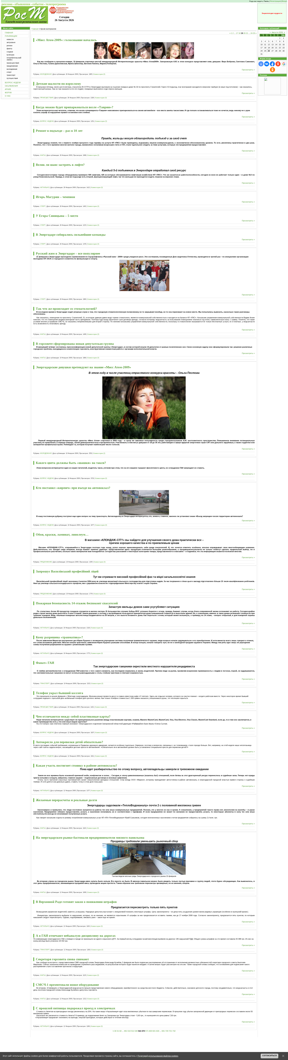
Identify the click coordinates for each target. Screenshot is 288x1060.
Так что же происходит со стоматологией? (66, 308)
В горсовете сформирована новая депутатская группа (75, 343)
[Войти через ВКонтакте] (266, 63)
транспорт (11, 75)
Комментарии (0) (99, 74)
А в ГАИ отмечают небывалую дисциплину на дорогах (76, 935)
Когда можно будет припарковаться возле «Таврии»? (74, 107)
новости (10, 39)
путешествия (12, 78)
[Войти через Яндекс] (278, 63)
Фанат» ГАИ (45, 663)
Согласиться (269, 1055)
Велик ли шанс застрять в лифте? (60, 164)
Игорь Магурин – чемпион (55, 197)
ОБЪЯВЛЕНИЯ (11, 86)
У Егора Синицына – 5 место (57, 216)
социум (10, 52)
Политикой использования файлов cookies (158, 1056)
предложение (12, 66)
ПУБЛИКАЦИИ (11, 36)
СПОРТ (43, 206)
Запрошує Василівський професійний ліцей (67, 571)
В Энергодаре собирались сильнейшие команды (71, 234)
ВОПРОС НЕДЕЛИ (13, 83)
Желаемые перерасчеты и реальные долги (66, 800)
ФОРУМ (8, 93)
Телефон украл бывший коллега (59, 693)
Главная (35, 29)
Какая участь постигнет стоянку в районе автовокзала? (76, 765)
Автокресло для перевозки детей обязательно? (69, 742)
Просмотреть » (248, 70)
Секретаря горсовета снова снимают (62, 959)
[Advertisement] (144, 1044)
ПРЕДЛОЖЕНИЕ (46, 562)
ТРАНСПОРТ (45, 683)
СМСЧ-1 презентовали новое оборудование (67, 984)
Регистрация (275, 1)
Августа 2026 (277, 32)
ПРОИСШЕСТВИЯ (46, 98)
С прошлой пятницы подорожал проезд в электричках (75, 1008)
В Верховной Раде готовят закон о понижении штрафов (76, 902)
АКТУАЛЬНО (44, 187)
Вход (284, 1)
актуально (11, 42)
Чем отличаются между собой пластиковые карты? (73, 716)
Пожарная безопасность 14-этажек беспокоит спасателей (77, 603)
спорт (9, 72)
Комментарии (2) (99, 453)
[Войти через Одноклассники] (272, 69)
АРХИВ (8, 89)
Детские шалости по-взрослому (58, 83)
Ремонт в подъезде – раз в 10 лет (59, 130)
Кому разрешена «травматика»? (59, 637)
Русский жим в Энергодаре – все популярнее (68, 253)
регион (9, 46)
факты (9, 49)
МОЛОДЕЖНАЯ (46, 74)
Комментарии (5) (101, 121)
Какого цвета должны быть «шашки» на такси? (71, 463)
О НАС (8, 96)
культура (10, 55)
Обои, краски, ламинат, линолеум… (62, 534)
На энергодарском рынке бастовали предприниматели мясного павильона (90, 837)
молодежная (12, 69)
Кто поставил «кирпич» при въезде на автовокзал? (73, 488)
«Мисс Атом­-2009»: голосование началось (66, 40)
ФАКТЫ (43, 155)
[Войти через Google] (283, 64)
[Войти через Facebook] (272, 63)
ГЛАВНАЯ (9, 33)
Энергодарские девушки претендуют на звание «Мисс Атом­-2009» (83, 367)
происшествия (13, 63)
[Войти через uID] (261, 63)
